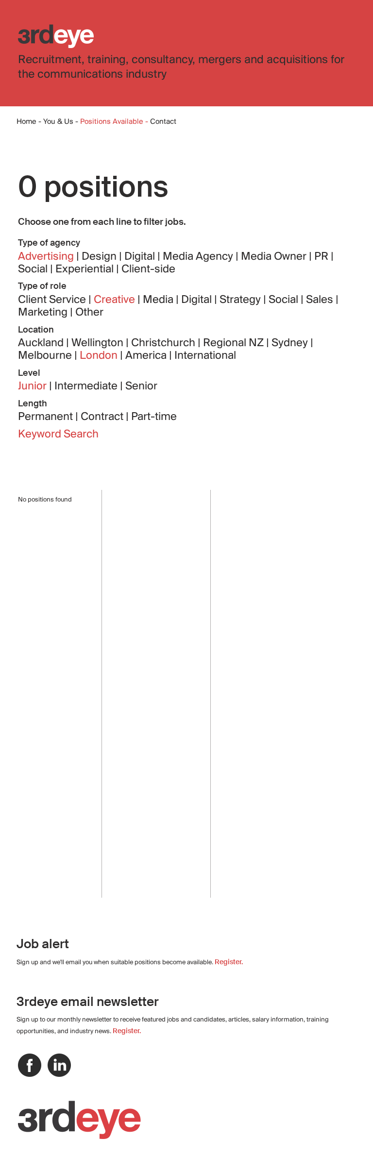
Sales (321, 300)
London (100, 356)
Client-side (148, 269)
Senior (141, 386)
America (147, 356)
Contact (163, 122)
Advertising (47, 257)
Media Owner (275, 257)
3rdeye (56, 36)
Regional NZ (234, 343)
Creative (115, 300)
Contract (103, 417)
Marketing (44, 312)
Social (34, 269)
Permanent (46, 417)
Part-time (154, 417)
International (205, 356)
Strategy (241, 300)
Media (159, 300)
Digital (140, 257)
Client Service (53, 300)
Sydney (290, 343)
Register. (229, 961)
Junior (33, 386)
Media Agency (199, 257)
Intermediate (87, 386)
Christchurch (164, 343)
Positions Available (112, 122)
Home (26, 122)
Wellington (98, 343)
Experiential (85, 269)
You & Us (58, 122)
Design (100, 257)
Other (89, 312)
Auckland (42, 343)
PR (322, 257)
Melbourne (46, 356)
